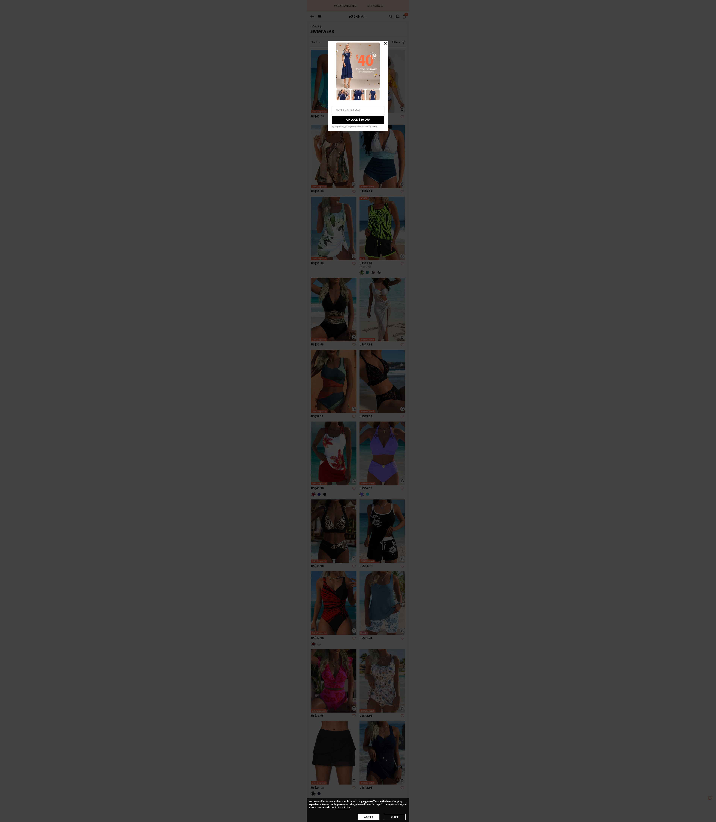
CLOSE (394, 817)
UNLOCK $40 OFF (358, 120)
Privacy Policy (342, 807)
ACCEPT (368, 817)
